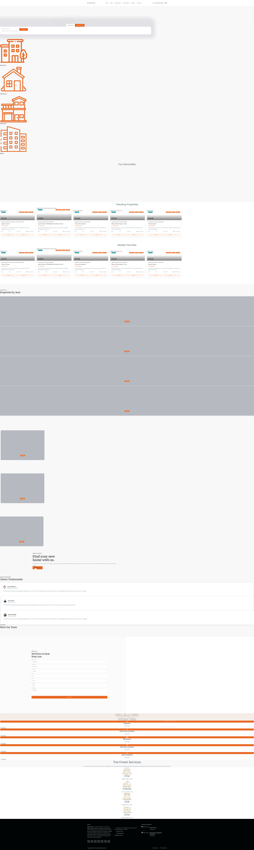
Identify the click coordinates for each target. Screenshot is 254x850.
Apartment (3, 65)
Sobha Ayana (152, 224)
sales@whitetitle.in (118, 835)
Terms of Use (155, 848)
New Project (9, 221)
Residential (21, 221)
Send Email (69, 697)
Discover (139, 3)
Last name (34, 664)
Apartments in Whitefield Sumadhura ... (156, 833)
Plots (107, 3)
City (32, 673)
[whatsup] (92, 841)
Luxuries (133, 3)
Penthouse (3, 123)
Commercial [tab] (80, 25)
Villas (111, 3)
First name (34, 659)
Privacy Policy (163, 848)
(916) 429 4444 (119, 831)
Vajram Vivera (5, 224)
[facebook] (88, 841)
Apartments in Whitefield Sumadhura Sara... (51, 224)
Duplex (2, 153)
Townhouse (3, 94)
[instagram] (108, 841)
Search (24, 29)
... (14, 229)
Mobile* (33, 683)
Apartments (118, 3)
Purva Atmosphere (80, 224)
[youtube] (105, 841)
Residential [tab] (70, 25)
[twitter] (95, 841)
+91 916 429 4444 (158, 3)
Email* (33, 678)
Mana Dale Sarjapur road (119, 224)
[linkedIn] (98, 841)
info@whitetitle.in (120, 833)
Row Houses (126, 3)
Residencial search (6, 28)
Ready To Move (15, 221)
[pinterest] (102, 841)
